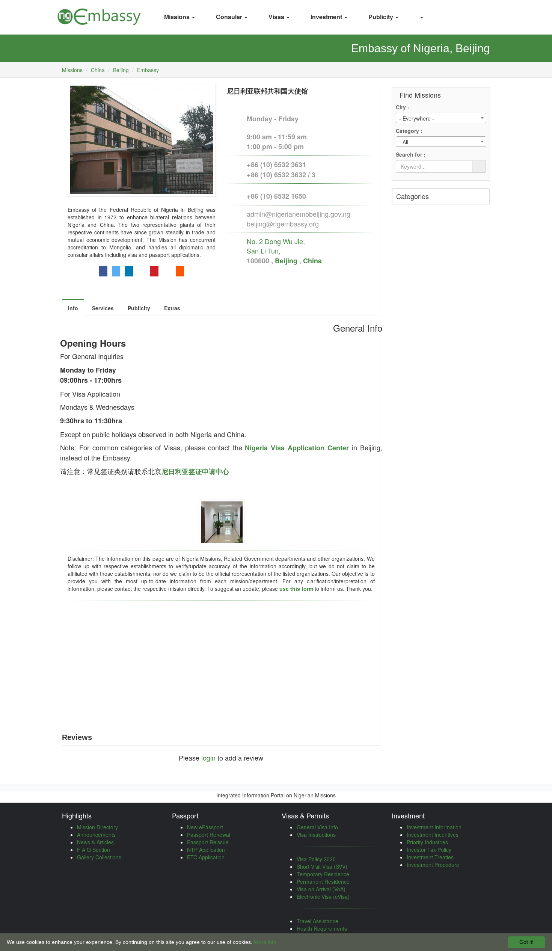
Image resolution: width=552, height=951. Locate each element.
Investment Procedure (433, 864)
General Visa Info (317, 827)
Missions (72, 70)
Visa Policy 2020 (316, 859)
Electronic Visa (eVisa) (323, 896)
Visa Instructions (316, 834)
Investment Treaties (430, 857)
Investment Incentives (432, 834)
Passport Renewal (208, 834)
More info (265, 942)
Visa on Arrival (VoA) (321, 889)
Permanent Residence (323, 881)
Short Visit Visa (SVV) (322, 866)
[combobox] (441, 118)
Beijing (121, 70)
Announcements (96, 834)
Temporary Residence (323, 874)
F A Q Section (93, 849)
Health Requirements (322, 928)
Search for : (410, 154)
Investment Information (434, 827)
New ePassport (205, 827)
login (208, 757)
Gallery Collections (99, 857)
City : (402, 107)
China (98, 70)
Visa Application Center (310, 448)
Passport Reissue (208, 842)
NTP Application (206, 849)
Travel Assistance (317, 921)
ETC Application (206, 857)
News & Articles (95, 842)
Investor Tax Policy (429, 849)
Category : (409, 130)
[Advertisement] (221, 661)
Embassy (148, 70)
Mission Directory (97, 827)
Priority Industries (427, 842)
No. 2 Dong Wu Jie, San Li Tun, (276, 246)
